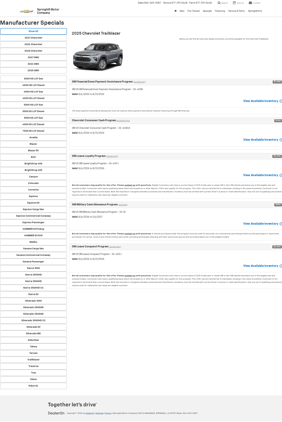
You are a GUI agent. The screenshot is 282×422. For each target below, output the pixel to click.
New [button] (182, 11)
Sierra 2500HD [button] (33, 275)
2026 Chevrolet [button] (33, 44)
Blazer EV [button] (33, 150)
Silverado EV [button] (33, 327)
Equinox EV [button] (33, 203)
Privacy (108, 413)
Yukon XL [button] (33, 386)
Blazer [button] (33, 144)
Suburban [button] (33, 340)
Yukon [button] (33, 379)
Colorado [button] (33, 183)
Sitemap (99, 413)
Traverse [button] (33, 366)
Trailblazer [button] (33, 360)
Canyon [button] (33, 177)
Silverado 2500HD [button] (33, 307)
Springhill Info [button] (255, 11)
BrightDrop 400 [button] (33, 164)
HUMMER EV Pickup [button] (33, 229)
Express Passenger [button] (33, 222)
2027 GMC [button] (33, 57)
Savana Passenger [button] (33, 262)
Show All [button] (33, 31)
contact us (130, 185)
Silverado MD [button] (33, 333)
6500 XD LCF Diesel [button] (33, 124)
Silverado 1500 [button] (33, 301)
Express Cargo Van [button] (33, 209)
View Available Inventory (260, 101)
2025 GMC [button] (33, 70)
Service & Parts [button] (236, 11)
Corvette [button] (33, 190)
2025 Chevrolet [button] (33, 51)
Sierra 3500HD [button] (33, 281)
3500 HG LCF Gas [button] (33, 79)
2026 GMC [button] (33, 64)
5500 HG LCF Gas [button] (33, 105)
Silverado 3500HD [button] (33, 314)
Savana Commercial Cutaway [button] (33, 255)
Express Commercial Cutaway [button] (33, 216)
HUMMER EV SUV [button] (33, 235)
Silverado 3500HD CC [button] (33, 320)
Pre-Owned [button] (194, 11)
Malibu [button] (33, 242)
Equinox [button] (33, 196)
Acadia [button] (33, 137)
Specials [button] (207, 11)
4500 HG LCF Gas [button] (33, 92)
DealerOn (90, 413)
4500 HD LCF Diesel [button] (33, 85)
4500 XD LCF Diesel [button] (33, 98)
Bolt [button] (33, 157)
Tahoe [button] (33, 347)
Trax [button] (33, 373)
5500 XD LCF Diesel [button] (33, 111)
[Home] (175, 11)
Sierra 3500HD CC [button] (33, 288)
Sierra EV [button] (33, 294)
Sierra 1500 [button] (33, 268)
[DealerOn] (56, 413)
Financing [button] (220, 11)
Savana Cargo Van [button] (33, 249)
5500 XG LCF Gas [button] (33, 118)
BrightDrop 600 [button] (33, 170)
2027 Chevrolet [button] (33, 38)
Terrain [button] (33, 353)
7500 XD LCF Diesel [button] (33, 131)
